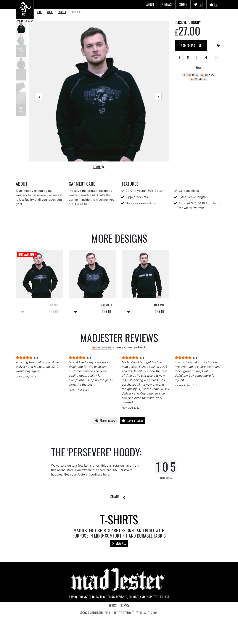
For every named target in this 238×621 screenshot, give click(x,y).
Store (183, 4)
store (50, 12)
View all (120, 543)
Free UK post (192, 74)
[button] (39, 96)
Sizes (199, 67)
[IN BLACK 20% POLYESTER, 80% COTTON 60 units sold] (145, 274)
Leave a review (134, 420)
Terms (113, 605)
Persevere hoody (188, 22)
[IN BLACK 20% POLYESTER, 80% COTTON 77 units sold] (92, 274)
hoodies (62, 12)
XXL (216, 57)
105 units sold (200, 79)
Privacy (124, 605)
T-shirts (119, 519)
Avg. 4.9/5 (209, 74)
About (150, 4)
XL (206, 57)
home (39, 12)
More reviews (107, 420)
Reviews (167, 4)
